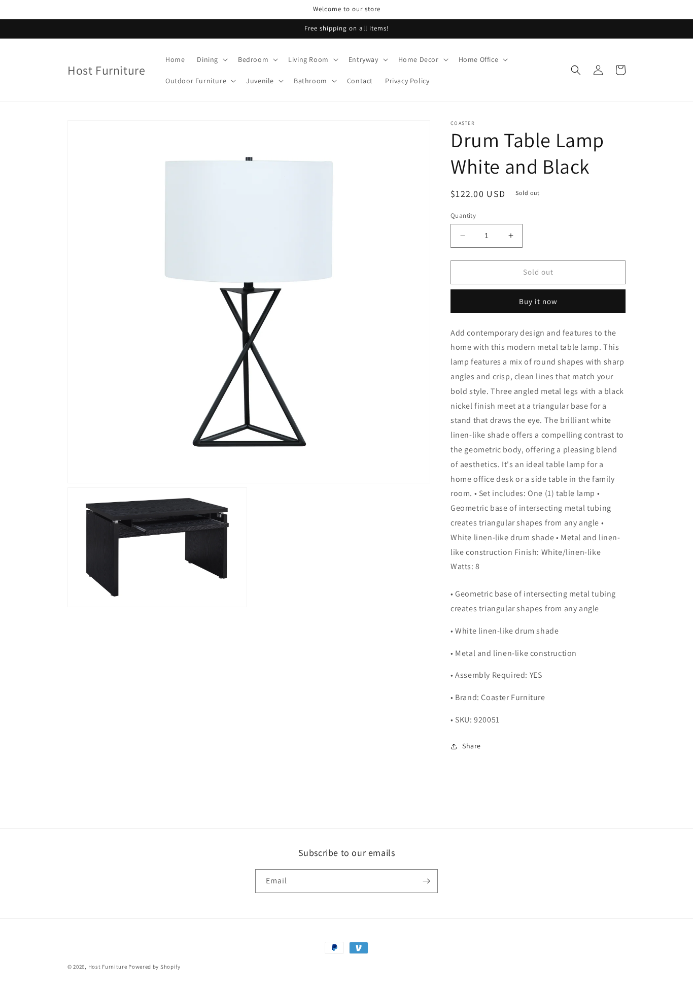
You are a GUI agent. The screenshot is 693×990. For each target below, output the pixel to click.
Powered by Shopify (154, 966)
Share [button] (471, 745)
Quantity (463, 215)
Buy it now (538, 301)
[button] (211, 59)
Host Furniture (107, 966)
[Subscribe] (426, 881)
